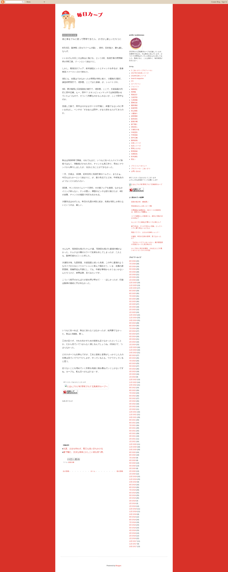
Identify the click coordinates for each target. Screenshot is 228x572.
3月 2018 (132, 533)
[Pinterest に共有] (78, 459)
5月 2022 (132, 398)
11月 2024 (133, 318)
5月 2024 (132, 334)
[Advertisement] (93, 136)
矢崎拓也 (134, 154)
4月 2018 (132, 530)
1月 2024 (132, 344)
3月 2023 (132, 371)
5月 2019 (132, 495)
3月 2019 (132, 501)
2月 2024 (132, 342)
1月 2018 (132, 538)
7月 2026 (132, 264)
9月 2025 (132, 291)
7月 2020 (132, 458)
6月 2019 (132, 493)
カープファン (136, 84)
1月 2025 (132, 312)
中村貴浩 (134, 132)
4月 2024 (132, 336)
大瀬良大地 (135, 129)
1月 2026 (132, 280)
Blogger (118, 566)
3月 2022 (132, 404)
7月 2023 (132, 361)
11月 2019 (133, 479)
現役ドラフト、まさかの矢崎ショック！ (145, 232)
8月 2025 (132, 293)
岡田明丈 (134, 89)
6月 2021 (132, 428)
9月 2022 (132, 388)
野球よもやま (136, 148)
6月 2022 (132, 396)
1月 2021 (132, 441)
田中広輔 (134, 138)
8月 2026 (132, 261)
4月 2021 (132, 433)
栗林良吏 (134, 103)
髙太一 (133, 159)
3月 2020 (132, 468)
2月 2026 (132, 277)
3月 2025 (132, 307)
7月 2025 (132, 296)
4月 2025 (132, 304)
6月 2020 (132, 460)
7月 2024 (132, 328)
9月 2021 (132, 420)
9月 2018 (132, 517)
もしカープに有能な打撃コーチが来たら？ (146, 222)
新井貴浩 (134, 119)
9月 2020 (132, 452)
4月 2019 (132, 498)
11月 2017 (133, 544)
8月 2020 (132, 455)
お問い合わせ (136, 171)
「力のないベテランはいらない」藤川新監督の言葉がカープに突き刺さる (147, 243)
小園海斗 (134, 113)
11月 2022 (133, 382)
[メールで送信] (68, 459)
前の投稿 (120, 471)
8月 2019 (132, 487)
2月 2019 (132, 503)
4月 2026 (132, 272)
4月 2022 (132, 401)
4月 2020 (132, 466)
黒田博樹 (134, 105)
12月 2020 (133, 444)
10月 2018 (133, 514)
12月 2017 (133, 541)
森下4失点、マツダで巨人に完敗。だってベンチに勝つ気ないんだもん (146, 227)
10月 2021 (133, 417)
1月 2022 (132, 409)
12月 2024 (133, 315)
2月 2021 (132, 439)
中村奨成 (134, 135)
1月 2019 (132, 506)
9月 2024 (132, 323)
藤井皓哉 (134, 140)
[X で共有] (73, 459)
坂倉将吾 (134, 108)
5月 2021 (132, 431)
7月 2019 (132, 490)
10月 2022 (133, 385)
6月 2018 (132, 525)
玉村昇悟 (134, 97)
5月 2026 (132, 269)
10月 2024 (133, 320)
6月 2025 (132, 299)
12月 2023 (133, 347)
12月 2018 (133, 509)
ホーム (93, 471)
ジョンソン (135, 86)
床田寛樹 (134, 116)
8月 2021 (132, 423)
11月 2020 (133, 447)
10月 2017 (133, 546)
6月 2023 (132, 363)
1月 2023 (132, 377)
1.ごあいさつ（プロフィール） (142, 70)
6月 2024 (132, 331)
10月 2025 (133, 288)
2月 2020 (132, 471)
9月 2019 (132, 485)
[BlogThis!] (71, 459)
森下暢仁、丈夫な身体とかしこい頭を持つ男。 (84, 452)
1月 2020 (132, 474)
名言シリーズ (136, 146)
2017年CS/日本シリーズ (140, 73)
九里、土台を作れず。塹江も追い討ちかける (83, 449)
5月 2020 (132, 463)
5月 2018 (132, 528)
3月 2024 (132, 339)
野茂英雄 (134, 151)
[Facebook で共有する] (76, 459)
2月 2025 (132, 309)
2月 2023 (132, 374)
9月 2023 (132, 355)
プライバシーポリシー (139, 166)
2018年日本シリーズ (138, 76)
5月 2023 (132, 366)
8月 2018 (132, 520)
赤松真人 (134, 127)
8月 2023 (132, 358)
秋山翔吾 (134, 111)
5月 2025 (132, 301)
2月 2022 (132, 406)
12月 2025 (133, 283)
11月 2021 (133, 414)
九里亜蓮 (134, 100)
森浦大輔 (71, 462)
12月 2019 (133, 476)
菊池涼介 (134, 94)
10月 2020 (133, 449)
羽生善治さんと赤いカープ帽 (141, 206)
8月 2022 (132, 390)
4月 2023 (132, 369)
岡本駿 (133, 92)
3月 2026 (132, 275)
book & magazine (137, 78)
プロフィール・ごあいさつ (140, 168)
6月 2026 (132, 266)
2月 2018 (132, 536)
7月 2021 (132, 425)
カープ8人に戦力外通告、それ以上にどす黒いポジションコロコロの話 (146, 249)
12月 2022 (133, 379)
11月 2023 (133, 350)
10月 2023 (133, 353)
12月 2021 (133, 412)
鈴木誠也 (134, 156)
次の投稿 (66, 471)
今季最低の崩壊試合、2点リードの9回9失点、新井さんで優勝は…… (146, 211)
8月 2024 (132, 326)
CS (132, 81)
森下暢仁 (134, 124)
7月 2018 (132, 522)
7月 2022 (132, 393)
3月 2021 (132, 436)
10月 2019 (133, 482)
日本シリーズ (136, 143)
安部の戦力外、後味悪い (140, 202)
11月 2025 (133, 285)
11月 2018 (133, 511)
